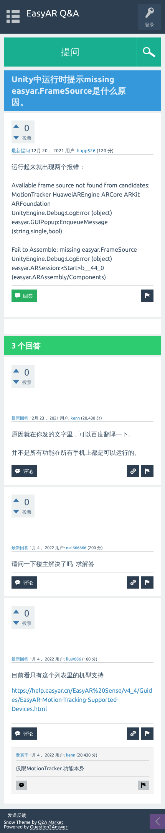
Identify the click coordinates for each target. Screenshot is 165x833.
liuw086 (73, 659)
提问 (70, 52)
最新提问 (21, 150)
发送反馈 (17, 815)
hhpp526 (86, 150)
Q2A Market (50, 822)
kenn (75, 418)
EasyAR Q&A (52, 13)
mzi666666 (76, 547)
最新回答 (20, 418)
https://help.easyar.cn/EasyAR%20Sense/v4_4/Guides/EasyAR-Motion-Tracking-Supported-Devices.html (82, 699)
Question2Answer (49, 826)
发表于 (22, 755)
